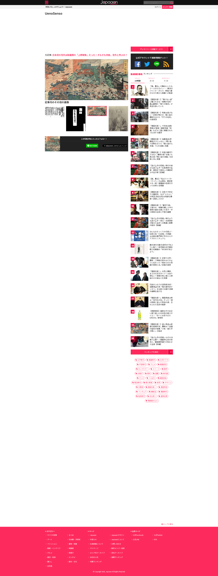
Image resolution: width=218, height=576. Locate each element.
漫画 (156, 373)
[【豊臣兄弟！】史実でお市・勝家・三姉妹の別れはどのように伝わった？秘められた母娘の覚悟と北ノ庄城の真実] (139, 262)
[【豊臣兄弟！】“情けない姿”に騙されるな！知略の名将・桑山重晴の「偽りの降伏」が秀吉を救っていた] (139, 104)
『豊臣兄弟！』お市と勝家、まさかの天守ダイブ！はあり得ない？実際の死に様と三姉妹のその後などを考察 (161, 274)
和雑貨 (71, 548)
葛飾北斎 (164, 396)
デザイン (168, 382)
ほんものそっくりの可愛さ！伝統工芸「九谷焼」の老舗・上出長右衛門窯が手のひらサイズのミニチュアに (161, 235)
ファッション (52, 544)
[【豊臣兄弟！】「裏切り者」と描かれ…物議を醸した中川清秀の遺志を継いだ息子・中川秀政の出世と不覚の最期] (139, 209)
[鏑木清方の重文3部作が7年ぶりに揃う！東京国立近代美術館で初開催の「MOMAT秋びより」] (139, 249)
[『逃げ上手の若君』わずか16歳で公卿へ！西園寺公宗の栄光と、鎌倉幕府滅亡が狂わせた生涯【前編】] (139, 342)
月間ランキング (96, 561)
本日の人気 (94, 557)
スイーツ (156, 369)
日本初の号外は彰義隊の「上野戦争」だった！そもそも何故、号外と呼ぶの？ (89, 54)
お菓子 (140, 373)
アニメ (152, 364)
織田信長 (163, 378)
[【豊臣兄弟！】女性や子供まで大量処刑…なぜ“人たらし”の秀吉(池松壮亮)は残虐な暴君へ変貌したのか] (139, 196)
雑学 (165, 369)
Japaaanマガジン (117, 535)
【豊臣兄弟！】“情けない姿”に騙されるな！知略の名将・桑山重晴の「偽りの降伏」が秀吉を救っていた (161, 102)
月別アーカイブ (117, 553)
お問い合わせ (116, 544)
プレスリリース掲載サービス (151, 49)
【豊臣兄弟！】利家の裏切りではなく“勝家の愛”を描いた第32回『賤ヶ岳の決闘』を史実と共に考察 (161, 155)
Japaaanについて (117, 539)
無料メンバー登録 (118, 548)
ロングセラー (143, 369)
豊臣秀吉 (164, 387)
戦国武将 (163, 364)
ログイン (158, 7)
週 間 (152, 79)
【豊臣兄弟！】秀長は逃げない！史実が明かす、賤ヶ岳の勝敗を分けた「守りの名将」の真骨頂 (161, 116)
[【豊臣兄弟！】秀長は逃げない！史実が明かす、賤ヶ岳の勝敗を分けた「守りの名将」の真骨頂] (139, 117)
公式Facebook (137, 64)
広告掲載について (96, 544)
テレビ (141, 378)
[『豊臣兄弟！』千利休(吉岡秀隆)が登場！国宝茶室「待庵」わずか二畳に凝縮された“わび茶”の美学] (139, 130)
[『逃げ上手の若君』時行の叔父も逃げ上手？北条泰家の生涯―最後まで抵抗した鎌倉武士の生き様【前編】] (139, 170)
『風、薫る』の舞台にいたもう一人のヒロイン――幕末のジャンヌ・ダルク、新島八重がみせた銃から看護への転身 (161, 89)
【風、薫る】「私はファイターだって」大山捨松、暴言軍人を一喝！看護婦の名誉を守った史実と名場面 (161, 182)
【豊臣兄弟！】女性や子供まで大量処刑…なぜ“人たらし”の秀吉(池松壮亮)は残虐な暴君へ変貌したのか (161, 195)
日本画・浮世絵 (74, 539)
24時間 (138, 79)
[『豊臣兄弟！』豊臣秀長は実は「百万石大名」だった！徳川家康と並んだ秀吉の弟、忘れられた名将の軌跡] (139, 302)
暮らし (49, 561)
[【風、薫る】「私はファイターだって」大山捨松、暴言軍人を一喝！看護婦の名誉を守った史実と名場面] (139, 183)
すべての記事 (52, 535)
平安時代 (142, 364)
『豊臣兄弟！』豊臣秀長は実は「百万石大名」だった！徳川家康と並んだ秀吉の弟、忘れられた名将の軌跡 (161, 301)
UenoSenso (53, 13)
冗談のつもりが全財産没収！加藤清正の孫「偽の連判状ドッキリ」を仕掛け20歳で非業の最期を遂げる (161, 288)
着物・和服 (73, 544)
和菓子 (71, 553)
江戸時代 (141, 360)
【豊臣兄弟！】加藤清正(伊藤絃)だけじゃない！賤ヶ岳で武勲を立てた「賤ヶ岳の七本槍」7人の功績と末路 (161, 142)
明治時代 (137, 382)
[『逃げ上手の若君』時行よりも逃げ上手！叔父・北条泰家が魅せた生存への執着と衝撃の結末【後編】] (139, 223)
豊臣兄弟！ (152, 387)
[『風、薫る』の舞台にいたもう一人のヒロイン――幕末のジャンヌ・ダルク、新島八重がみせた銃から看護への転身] (139, 90)
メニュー (46, 2)
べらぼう (152, 378)
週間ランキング (117, 557)
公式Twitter (147, 64)
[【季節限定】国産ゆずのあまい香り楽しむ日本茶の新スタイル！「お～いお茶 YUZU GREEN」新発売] (139, 315)
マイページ (94, 548)
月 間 (166, 79)
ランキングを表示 (151, 352)
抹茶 (158, 382)
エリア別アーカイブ (97, 553)
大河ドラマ (164, 360)
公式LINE (156, 64)
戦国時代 (152, 360)
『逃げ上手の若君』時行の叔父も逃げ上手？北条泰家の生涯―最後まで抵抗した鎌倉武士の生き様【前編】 (161, 169)
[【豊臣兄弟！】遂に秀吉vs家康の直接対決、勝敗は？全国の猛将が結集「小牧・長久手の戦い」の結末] (139, 328)
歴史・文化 (73, 561)
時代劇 (165, 373)
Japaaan (109, 2)
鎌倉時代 (164, 391)
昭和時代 (141, 396)
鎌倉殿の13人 (153, 400)
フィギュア (142, 391)
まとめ (71, 535)
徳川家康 (149, 382)
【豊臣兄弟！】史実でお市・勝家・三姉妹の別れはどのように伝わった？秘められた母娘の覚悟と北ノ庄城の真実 (161, 261)
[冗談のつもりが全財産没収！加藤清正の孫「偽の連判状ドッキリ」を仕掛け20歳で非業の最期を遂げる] (139, 289)
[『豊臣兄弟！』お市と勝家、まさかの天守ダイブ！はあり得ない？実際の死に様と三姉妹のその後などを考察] (139, 276)
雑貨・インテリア (53, 548)
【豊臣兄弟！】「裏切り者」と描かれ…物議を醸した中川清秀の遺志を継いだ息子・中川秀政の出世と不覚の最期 (161, 208)
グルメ (49, 553)
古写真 (49, 566)
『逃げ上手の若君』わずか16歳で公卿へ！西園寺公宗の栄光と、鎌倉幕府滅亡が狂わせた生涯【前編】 (161, 340)
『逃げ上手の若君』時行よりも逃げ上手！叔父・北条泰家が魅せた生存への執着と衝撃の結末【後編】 (161, 221)
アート (49, 539)
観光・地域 (51, 557)
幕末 (149, 373)
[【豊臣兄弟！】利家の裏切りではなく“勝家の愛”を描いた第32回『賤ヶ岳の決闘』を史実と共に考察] (139, 157)
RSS (166, 64)
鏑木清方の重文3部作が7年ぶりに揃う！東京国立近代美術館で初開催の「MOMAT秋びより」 (161, 248)
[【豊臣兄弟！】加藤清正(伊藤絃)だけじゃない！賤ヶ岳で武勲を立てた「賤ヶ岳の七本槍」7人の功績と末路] (139, 143)
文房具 (140, 387)
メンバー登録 (167, 7)
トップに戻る (168, 524)
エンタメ (72, 557)
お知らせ (93, 539)
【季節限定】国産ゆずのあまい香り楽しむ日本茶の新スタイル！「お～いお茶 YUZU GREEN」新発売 (161, 314)
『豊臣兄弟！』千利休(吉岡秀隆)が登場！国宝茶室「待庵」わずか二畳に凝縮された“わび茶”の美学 (161, 129)
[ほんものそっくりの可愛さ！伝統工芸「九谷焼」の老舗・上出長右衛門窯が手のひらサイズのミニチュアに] (139, 236)
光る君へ (152, 396)
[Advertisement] (66, 34)
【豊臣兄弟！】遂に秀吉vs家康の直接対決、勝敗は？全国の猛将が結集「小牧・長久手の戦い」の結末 (161, 327)
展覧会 (153, 391)
